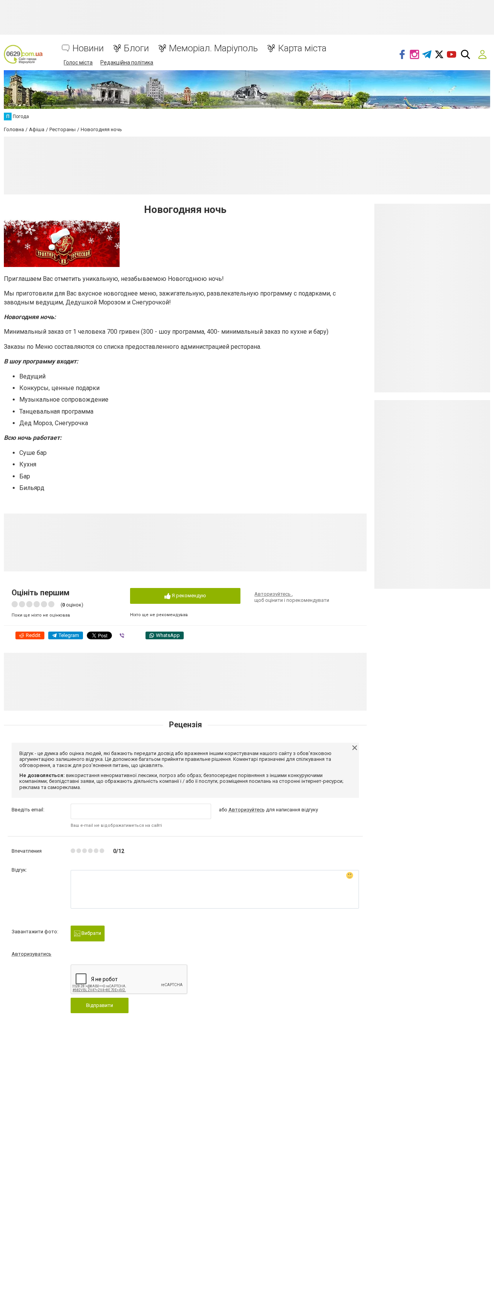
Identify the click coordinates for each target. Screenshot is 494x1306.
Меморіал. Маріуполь (213, 48)
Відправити (99, 1005)
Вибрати (90, 933)
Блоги (136, 48)
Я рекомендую (188, 595)
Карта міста (302, 48)
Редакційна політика (126, 62)
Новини (88, 48)
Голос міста (78, 62)
